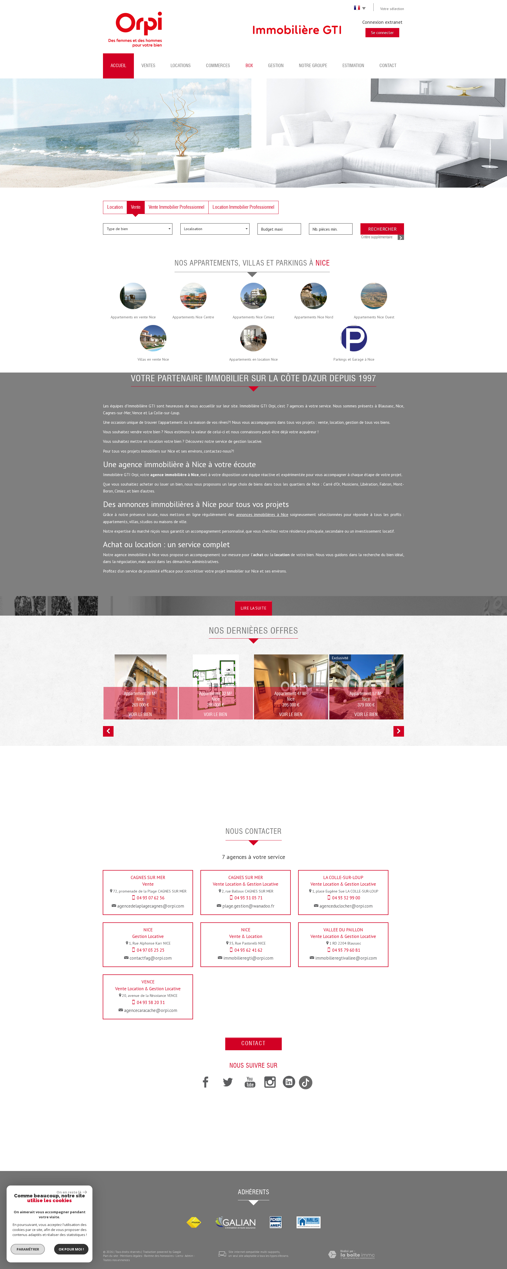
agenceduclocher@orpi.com (346, 906)
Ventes (148, 66)
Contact (387, 66)
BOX (249, 66)
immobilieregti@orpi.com (248, 958)
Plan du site (110, 1256)
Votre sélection (392, 8)
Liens (179, 1256)
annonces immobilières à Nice (262, 514)
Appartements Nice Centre (193, 317)
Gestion (276, 66)
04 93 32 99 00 (346, 898)
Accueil (118, 66)
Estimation (353, 66)
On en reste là (69, 1192)
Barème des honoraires (158, 1256)
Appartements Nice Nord (313, 317)
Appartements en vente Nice (133, 317)
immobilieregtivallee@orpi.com (346, 958)
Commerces (218, 66)
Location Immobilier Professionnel (243, 207)
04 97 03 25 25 (151, 950)
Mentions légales (131, 1256)
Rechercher (382, 229)
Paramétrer (28, 1249)
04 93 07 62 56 (151, 898)
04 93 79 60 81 (346, 950)
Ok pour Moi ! (71, 1249)
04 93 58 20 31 (151, 1002)
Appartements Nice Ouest (374, 317)
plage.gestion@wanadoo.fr (248, 906)
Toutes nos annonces (116, 1260)
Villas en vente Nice (153, 359)
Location (115, 207)
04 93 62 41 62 (248, 950)
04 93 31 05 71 (248, 898)
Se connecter (382, 32)
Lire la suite (253, 608)
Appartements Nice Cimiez (253, 317)
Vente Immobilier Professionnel (176, 207)
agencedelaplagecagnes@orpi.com (150, 906)
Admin (189, 1256)
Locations (181, 66)
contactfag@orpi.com (151, 958)
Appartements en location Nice (253, 359)
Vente (135, 207)
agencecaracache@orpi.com (150, 1010)
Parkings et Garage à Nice (354, 359)
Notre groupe (313, 66)
